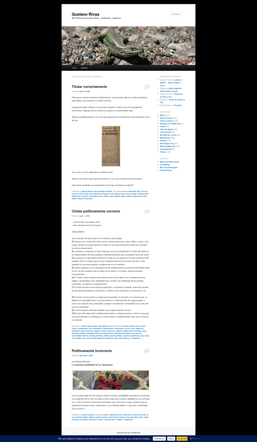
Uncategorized (166, 149)
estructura (111, 331)
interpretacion (143, 193)
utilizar (74, 198)
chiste (74, 328)
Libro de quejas (99, 191)
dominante (76, 331)
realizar (129, 196)
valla (116, 338)
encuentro (89, 331)
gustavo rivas (119, 193)
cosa (133, 328)
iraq (127, 417)
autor (137, 326)
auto (138, 191)
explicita (118, 331)
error (112, 193)
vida (120, 338)
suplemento (137, 196)
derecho (143, 414)
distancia (97, 193)
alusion (126, 326)
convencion (127, 414)
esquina (97, 331)
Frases (163, 126)
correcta (144, 191)
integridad (90, 333)
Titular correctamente (89, 86)
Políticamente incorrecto (92, 350)
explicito (126, 331)
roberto (100, 419)
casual (142, 326)
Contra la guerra (88, 414)
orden (111, 196)
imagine (134, 193)
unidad (119, 419)
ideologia (75, 333)
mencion (138, 333)
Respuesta (135, 338)
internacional (114, 417)
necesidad (93, 196)
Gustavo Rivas (85, 14)
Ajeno (84, 326)
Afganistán (113, 414)
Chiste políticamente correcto (96, 211)
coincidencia (97, 328)
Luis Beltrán (165, 164)
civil (90, 328)
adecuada (132, 191)
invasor (123, 417)
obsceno (85, 335)
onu (80, 419)
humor (144, 331)
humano (105, 417)
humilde (138, 331)
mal (132, 333)
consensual (118, 328)
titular (145, 196)
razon (147, 335)
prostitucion (135, 335)
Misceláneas (165, 137)
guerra (98, 417)
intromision (126, 333)
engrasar (105, 193)
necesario (85, 196)
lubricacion (76, 196)
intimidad (117, 333)
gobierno (92, 417)
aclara (106, 414)
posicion (126, 335)
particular (99, 335)
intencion (98, 333)
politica (119, 335)
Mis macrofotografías (169, 167)
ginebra (85, 417)
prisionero (93, 419)
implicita (82, 333)
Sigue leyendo (79, 408)
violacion (126, 338)
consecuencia (108, 328)
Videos (163, 152)
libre (141, 417)
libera (137, 417)
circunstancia (82, 328)
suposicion (101, 338)
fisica (132, 331)
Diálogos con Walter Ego (170, 123)
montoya (75, 419)
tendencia (109, 338)
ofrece (100, 196)
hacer (128, 193)
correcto (75, 193)
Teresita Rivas (166, 170)
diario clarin (88, 193)
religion (78, 338)
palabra (117, 196)
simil (94, 338)
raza (142, 335)
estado (103, 331)
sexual (89, 338)
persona (113, 335)
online (106, 196)
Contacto (84, 68)
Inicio (74, 68)
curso (81, 193)
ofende (92, 335)
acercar (125, 191)
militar (146, 417)
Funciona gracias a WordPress (128, 432)
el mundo (77, 417)
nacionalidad (76, 335)
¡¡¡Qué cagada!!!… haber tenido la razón (171, 82)
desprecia (139, 328)
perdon (106, 335)
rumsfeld (107, 419)
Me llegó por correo (106, 326)
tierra (114, 419)
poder (123, 196)
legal (132, 417)
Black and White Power (169, 161)
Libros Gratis (165, 132)
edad (82, 331)
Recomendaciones (167, 146)
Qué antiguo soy (167, 143)
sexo (84, 338)
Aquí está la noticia (80, 172)
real (73, 338)
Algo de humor (87, 191)
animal (132, 326)
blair (120, 414)
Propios (109, 191)
